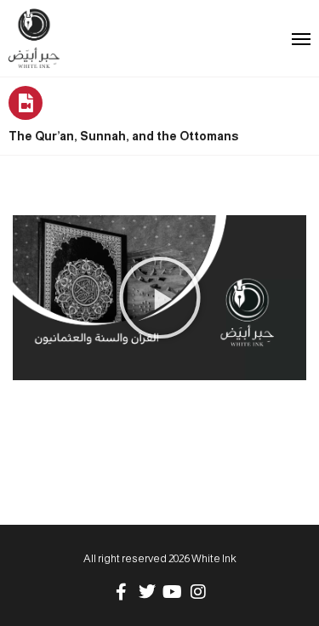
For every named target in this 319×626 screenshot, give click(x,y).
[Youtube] (172, 591)
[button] (159, 297)
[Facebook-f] (121, 591)
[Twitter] (147, 591)
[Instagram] (198, 591)
